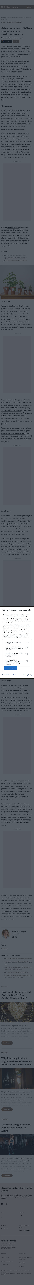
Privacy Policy (28, 675)
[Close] (30, 610)
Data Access (17, 675)
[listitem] (17, 643)
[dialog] (17, 643)
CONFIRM (10, 668)
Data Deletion (6, 675)
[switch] (26, 647)
